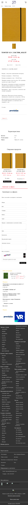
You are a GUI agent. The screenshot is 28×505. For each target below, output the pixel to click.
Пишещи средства (5, 444)
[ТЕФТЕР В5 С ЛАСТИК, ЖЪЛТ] (7, 168)
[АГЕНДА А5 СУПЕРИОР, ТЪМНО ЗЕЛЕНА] (6, 276)
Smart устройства (20, 352)
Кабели (17, 343)
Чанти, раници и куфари (20, 369)
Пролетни (4, 433)
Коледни (4, 441)
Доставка (16, 457)
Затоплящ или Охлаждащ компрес (7, 388)
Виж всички (5, 305)
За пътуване (18, 390)
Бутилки (4, 355)
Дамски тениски (19, 404)
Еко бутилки (18, 438)
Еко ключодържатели (20, 436)
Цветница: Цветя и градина (5, 424)
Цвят (3, 231)
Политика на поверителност (7, 459)
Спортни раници (19, 379)
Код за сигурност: (6, 251)
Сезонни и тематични (6, 413)
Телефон (4, 210)
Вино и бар (4, 399)
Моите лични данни (14, 499)
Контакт (16, 459)
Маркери (18, 337)
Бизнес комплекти (6, 368)
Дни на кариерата (6, 406)
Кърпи (17, 419)
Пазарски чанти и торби (21, 374)
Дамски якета (19, 415)
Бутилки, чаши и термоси (7, 353)
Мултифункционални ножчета (20, 364)
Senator (17, 330)
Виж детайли (7, 181)
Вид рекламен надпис (6, 239)
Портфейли (4, 375)
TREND (3, 331)
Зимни (3, 439)
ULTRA (3, 335)
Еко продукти (18, 427)
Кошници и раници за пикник (20, 393)
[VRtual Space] (20, 317)
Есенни (3, 437)
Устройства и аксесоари (20, 341)
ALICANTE (4, 329)
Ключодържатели (5, 397)
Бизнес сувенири (4, 366)
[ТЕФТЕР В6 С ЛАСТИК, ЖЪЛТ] (21, 168)
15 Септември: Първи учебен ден (6, 420)
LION (3, 346)
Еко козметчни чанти (20, 443)
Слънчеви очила (5, 393)
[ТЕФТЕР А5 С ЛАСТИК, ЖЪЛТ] (14, 41)
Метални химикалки (20, 328)
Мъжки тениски (19, 402)
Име (3, 206)
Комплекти (18, 334)
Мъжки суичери (19, 406)
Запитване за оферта (8, 186)
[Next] (23, 276)
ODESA (3, 344)
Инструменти (19, 366)
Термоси (4, 359)
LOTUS (3, 342)
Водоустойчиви (19, 397)
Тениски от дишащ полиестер (19, 425)
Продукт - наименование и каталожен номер (12, 222)
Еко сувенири (19, 432)
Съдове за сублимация (7, 364)
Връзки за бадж (5, 370)
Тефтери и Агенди (5, 327)
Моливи (18, 332)
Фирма (3, 202)
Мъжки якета (19, 413)
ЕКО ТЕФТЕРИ (5, 351)
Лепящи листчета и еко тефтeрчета (6, 382)
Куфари (17, 381)
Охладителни (19, 395)
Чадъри (3, 373)
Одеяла (17, 422)
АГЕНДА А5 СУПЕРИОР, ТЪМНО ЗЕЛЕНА (15, 274)
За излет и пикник (6, 408)
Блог (15, 462)
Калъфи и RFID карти (7, 377)
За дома (3, 428)
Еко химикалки (19, 339)
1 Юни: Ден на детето (7, 417)
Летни (3, 435)
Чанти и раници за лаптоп (19, 372)
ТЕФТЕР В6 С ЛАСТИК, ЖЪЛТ (21, 170)
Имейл (3, 214)
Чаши (3, 357)
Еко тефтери (18, 430)
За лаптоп (18, 356)
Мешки (17, 383)
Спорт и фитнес (5, 404)
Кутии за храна (5, 410)
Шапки (17, 417)
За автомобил (19, 358)
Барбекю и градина (6, 402)
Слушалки (18, 345)
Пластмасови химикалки (21, 326)
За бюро (3, 430)
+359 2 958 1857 (10, 473)
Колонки (18, 348)
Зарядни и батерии (20, 350)
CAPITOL (4, 340)
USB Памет (18, 361)
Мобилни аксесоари (20, 354)
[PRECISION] (8, 317)
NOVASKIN (4, 333)
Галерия (3, 465)
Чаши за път (4, 362)
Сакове (17, 385)
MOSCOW (4, 348)
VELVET (4, 338)
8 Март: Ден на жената (7, 415)
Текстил (16, 400)
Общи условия (4, 457)
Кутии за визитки (6, 379)
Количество (4, 235)
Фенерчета (4, 385)
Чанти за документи (20, 377)
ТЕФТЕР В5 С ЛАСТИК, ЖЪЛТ (7, 170)
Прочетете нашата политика (14, 495)
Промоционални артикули (7, 391)
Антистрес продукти (6, 395)
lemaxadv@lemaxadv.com (11, 471)
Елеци (17, 411)
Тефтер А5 (4, 118)
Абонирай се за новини (8, 303)
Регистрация (4, 454)
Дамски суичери (19, 408)
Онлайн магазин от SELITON (14, 503)
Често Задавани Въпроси (19, 454)
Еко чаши (18, 440)
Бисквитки (3, 462)
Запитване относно (6, 243)
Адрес (3, 218)
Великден (4, 426)
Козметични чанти (20, 387)
